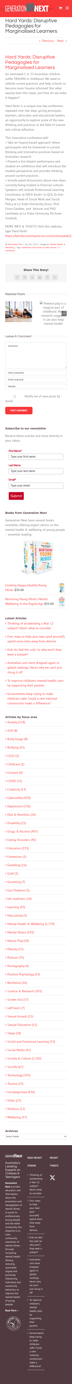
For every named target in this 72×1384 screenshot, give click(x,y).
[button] (7, 313)
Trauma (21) (15, 1084)
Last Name (15, 465)
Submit (16, 496)
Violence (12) (16, 1109)
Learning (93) (16, 907)
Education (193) (18, 848)
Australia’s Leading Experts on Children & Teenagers (12, 1170)
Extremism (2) (16, 857)
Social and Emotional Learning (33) (31, 1042)
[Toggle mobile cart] (60, 8)
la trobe (45, 247)
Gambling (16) (17, 865)
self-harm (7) (16, 1008)
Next (60, 41)
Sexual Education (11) (22, 1025)
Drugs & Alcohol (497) (22, 831)
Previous (48, 41)
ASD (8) (12, 731)
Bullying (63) (16, 747)
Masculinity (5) (17, 915)
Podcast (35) (15, 957)
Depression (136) (18, 806)
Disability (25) (16, 823)
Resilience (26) (17, 983)
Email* (12, 479)
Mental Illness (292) (20, 932)
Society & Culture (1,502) (24, 1058)
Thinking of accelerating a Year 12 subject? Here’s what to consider (36, 1184)
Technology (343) (18, 1075)
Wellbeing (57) (17, 1117)
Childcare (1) (15, 764)
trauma (53, 247)
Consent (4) (15, 773)
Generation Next (15, 244)
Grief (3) (12, 873)
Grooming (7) (16, 882)
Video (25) (14, 1100)
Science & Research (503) (24, 991)
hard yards (36, 247)
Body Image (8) (17, 739)
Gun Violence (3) (18, 890)
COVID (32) (14, 781)
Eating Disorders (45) (21, 840)
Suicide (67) (15, 1067)
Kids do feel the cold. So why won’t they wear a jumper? (36, 1245)
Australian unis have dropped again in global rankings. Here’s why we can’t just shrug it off (34, 667)
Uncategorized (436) (21, 1092)
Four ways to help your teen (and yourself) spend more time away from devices (36, 1215)
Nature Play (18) (18, 941)
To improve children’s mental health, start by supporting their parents (36, 1312)
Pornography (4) (18, 966)
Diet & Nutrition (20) (21, 815)
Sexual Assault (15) (20, 1016)
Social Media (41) (19, 1050)
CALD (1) (13, 756)
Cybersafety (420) (18, 798)
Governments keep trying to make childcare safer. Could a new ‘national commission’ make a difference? (32, 698)
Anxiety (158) (16, 722)
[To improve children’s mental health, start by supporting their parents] (18, 311)
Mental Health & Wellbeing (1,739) (31, 924)
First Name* (15, 451)
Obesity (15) (15, 949)
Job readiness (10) (19, 899)
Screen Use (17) (17, 1000)
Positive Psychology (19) (23, 974)
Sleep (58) (14, 1033)
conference (26, 247)
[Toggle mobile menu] (67, 8)
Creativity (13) (16, 789)
